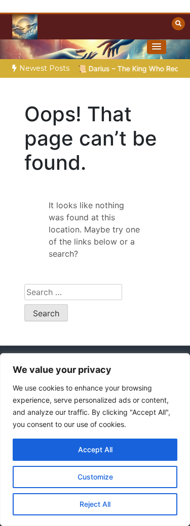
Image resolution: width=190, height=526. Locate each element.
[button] (156, 47)
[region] (95, 439)
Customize (95, 476)
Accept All (95, 449)
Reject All (95, 504)
